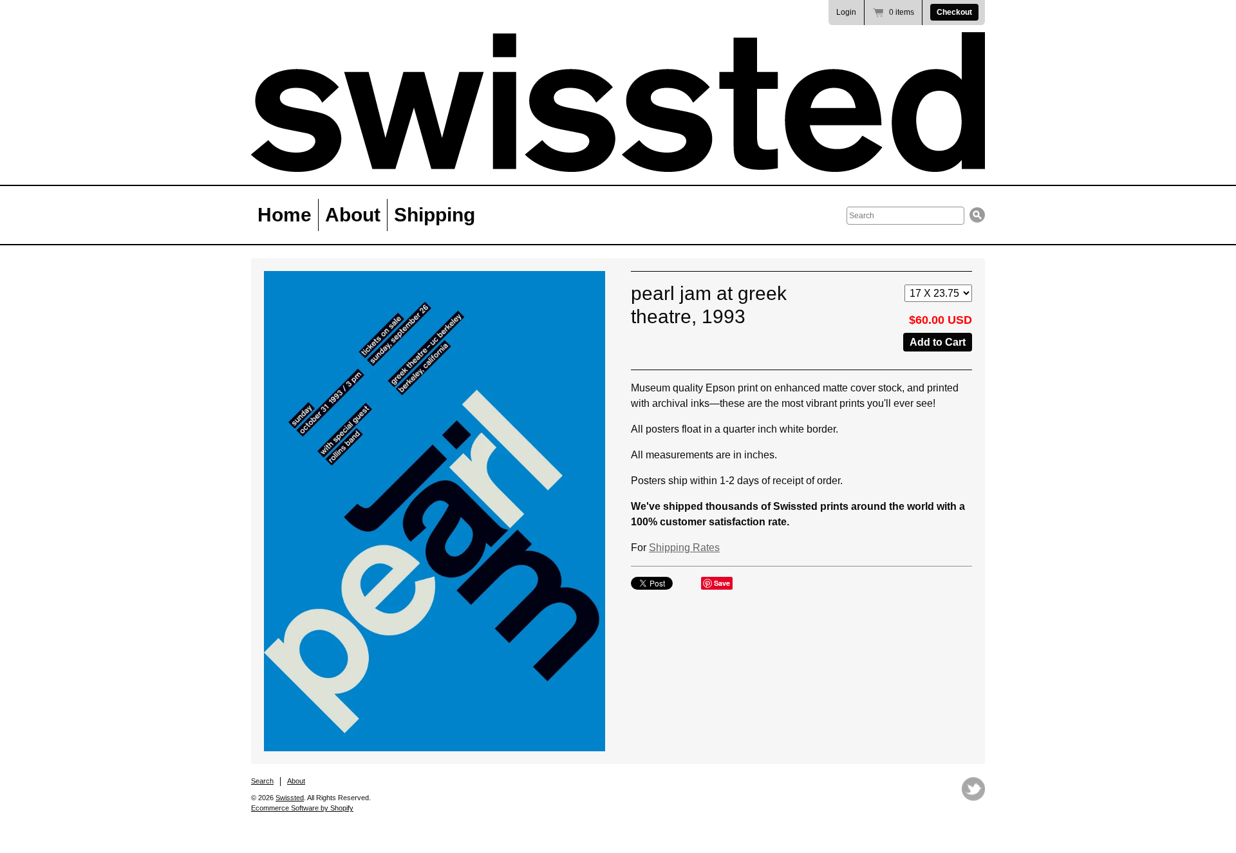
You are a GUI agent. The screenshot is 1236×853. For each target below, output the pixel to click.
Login (846, 12)
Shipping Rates (684, 547)
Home (285, 214)
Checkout (954, 12)
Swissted (290, 797)
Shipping (434, 214)
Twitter (973, 789)
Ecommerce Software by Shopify (302, 808)
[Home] (618, 102)
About (352, 214)
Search (262, 781)
